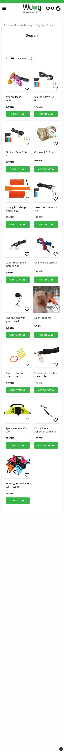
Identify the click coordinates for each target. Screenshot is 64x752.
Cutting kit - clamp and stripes (16, 209)
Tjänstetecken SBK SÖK (16, 430)
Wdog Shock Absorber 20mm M (45, 430)
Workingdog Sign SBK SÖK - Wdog (18, 485)
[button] (48, 8)
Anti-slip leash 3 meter (14, 98)
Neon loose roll (42, 317)
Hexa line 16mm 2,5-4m (46, 209)
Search (52, 25)
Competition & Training (20, 25)
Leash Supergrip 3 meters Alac (16, 264)
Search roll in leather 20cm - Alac (45, 374)
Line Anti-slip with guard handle (15, 319)
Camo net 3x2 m (43, 152)
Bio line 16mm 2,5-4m (16, 153)
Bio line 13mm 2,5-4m (44, 98)
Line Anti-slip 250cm (45, 262)
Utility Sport (40, 25)
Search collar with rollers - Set (15, 374)
